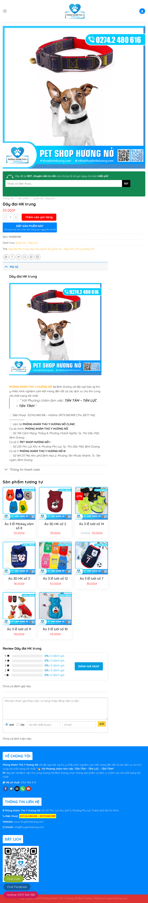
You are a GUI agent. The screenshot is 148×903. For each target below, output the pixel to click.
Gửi (101, 724)
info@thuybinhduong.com (29, 827)
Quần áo (45, 249)
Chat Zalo (13, 879)
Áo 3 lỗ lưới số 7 (91, 578)
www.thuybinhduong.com (28, 821)
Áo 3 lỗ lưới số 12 (55, 578)
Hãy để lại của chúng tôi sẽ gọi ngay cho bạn (61, 176)
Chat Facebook (17, 887)
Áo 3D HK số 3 (19, 578)
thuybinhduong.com (115, 898)
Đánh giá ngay (88, 666)
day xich (34, 249)
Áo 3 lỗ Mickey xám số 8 (19, 526)
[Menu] (5, 11)
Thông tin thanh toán (25, 469)
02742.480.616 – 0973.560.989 (38, 816)
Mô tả (14, 267)
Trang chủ (8, 198)
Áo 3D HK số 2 (55, 524)
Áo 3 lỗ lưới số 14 (91, 524)
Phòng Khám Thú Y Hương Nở (21, 764)
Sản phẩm (23, 198)
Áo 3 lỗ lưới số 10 (55, 629)
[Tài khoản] (142, 11)
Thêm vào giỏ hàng (39, 217)
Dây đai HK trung (18, 249)
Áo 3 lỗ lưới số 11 (19, 629)
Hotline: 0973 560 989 (21, 894)
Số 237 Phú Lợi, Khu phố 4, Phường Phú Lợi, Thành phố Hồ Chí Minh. (80, 810)
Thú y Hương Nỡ (84, 249)
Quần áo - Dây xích (44, 198)
